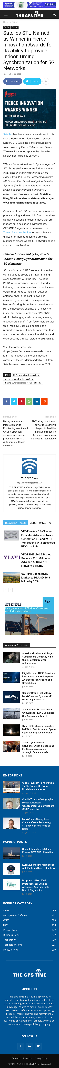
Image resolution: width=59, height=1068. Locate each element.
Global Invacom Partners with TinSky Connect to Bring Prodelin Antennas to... (38, 786)
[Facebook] (6, 401)
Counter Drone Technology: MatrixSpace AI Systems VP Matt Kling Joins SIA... (37, 696)
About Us (27, 1058)
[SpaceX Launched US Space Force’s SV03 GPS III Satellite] (11, 853)
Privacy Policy (41, 1058)
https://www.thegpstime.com (29, 483)
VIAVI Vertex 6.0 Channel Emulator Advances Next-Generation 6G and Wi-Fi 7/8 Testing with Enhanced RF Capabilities (38, 539)
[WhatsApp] (29, 401)
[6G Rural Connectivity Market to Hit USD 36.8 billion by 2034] (11, 577)
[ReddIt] (44, 401)
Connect (16, 1058)
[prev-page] (5, 590)
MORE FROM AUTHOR (41, 523)
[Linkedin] (36, 401)
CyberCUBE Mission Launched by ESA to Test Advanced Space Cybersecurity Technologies (39, 729)
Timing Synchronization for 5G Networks (23, 383)
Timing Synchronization (17, 232)
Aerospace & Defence (16, 645)
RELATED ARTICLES (15, 523)
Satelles (8, 134)
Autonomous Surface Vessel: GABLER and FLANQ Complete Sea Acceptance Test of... (38, 712)
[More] (45, 81)
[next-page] (11, 590)
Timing (15, 27)
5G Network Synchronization (26, 375)
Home (6, 22)
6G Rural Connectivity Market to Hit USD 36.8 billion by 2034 (35, 577)
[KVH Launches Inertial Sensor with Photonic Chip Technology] (11, 869)
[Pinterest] (21, 401)
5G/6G (15, 22)
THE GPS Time (29, 478)
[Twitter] (14, 401)
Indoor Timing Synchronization (19, 379)
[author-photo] (29, 473)
